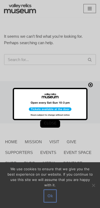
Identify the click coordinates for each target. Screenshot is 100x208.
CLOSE (50, 124)
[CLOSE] (91, 84)
